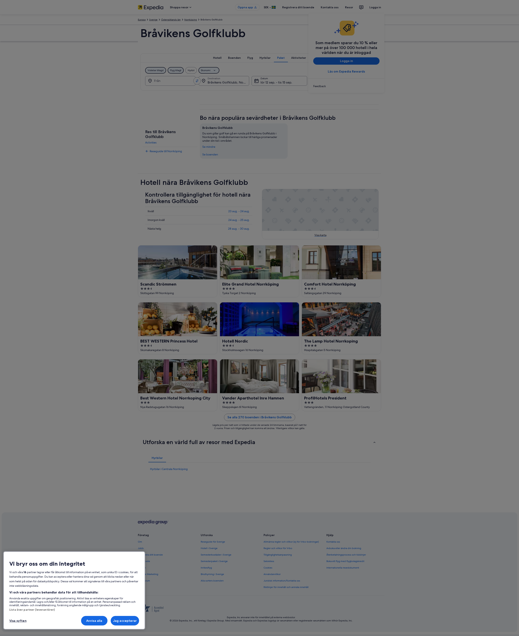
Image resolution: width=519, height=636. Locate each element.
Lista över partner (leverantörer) (32, 609)
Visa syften (18, 621)
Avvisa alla (94, 621)
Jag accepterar (125, 621)
